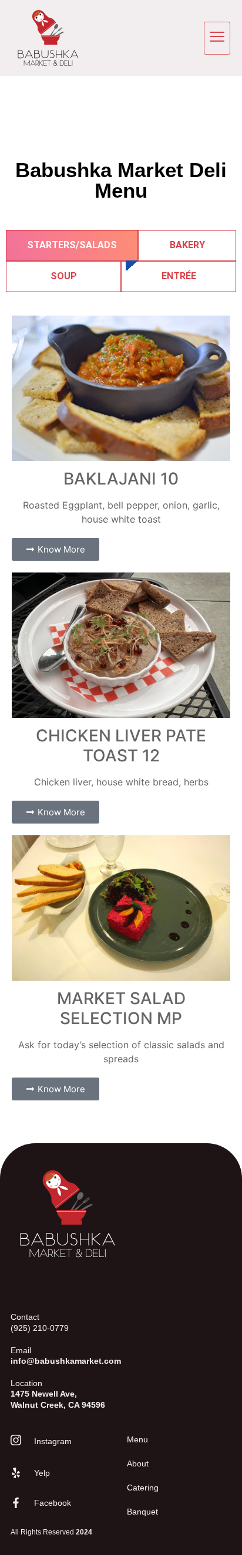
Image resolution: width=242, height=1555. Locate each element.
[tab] (72, 245)
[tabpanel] (121, 708)
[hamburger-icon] (217, 38)
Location (58, 1393)
